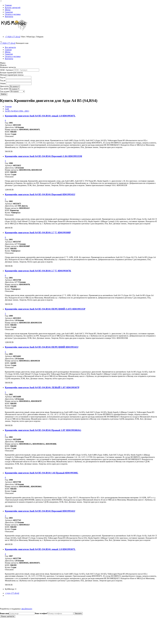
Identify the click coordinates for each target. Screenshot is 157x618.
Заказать (78, 613)
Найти (3, 94)
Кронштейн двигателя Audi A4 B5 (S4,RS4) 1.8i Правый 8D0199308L (41, 473)
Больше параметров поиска (11, 73)
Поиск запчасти (7, 616)
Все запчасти (10, 47)
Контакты (9, 16)
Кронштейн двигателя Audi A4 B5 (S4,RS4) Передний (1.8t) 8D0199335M (43, 156)
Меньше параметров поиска (11, 75)
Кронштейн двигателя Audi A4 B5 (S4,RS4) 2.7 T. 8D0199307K (38, 270)
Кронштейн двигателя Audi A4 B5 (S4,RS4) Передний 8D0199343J (40, 194)
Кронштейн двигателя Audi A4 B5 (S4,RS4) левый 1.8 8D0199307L (40, 116)
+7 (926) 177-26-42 (12, 37)
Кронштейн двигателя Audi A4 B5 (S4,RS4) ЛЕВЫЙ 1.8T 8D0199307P (42, 387)
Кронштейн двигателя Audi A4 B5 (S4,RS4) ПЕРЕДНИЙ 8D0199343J (41, 347)
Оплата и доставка (12, 14)
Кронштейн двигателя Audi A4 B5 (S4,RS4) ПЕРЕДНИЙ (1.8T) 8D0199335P (45, 309)
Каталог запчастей (12, 7)
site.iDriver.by (26, 609)
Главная (8, 5)
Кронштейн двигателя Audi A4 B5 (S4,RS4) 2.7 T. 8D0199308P (38, 232)
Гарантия (9, 12)
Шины (7, 10)
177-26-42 (12, 593)
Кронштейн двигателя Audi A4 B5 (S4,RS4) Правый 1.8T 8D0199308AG (43, 430)
